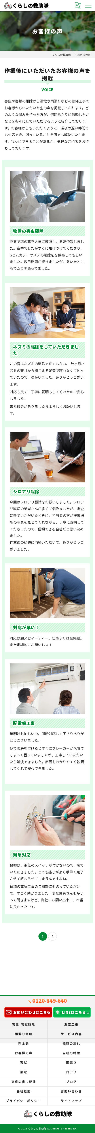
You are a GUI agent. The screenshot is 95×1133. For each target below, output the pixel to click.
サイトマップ (71, 1100)
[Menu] (88, 5)
